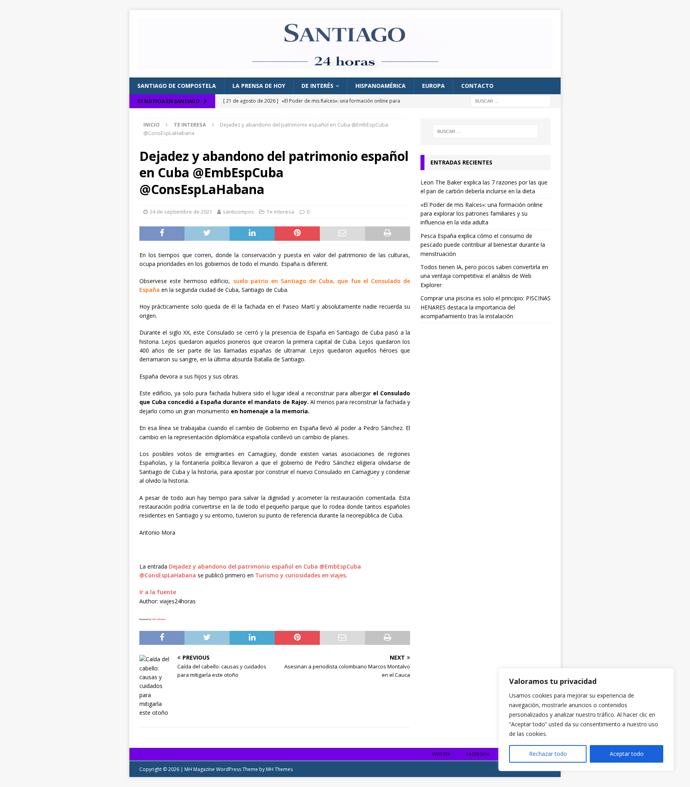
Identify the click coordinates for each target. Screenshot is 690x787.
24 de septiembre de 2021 (181, 211)
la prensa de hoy (258, 85)
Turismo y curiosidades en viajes (300, 575)
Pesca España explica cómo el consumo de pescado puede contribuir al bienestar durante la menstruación (482, 245)
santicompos (238, 211)
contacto (477, 85)
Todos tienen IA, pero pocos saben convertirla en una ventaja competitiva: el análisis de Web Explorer (484, 276)
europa (433, 85)
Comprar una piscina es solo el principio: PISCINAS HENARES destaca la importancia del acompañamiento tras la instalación (485, 307)
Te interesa (280, 211)
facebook (478, 754)
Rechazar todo (548, 753)
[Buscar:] (511, 100)
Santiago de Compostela (176, 85)
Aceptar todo (627, 753)
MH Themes (279, 769)
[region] (586, 719)
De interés (317, 85)
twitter (441, 754)
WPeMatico (159, 619)
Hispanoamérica (380, 85)
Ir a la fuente (157, 592)
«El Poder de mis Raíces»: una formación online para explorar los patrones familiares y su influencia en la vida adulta (481, 213)
